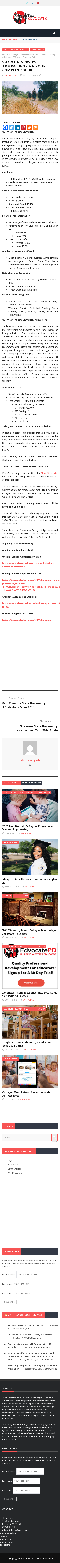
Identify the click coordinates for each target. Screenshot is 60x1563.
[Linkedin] (17, 127)
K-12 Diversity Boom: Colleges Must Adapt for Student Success (29, 932)
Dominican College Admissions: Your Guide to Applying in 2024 (29, 994)
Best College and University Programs (18, 793)
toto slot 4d (5, 1544)
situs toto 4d (5, 1538)
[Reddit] (29, 127)
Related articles (12, 783)
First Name (7, 1284)
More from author (31, 783)
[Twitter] (11, 127)
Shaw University (49, 473)
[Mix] (35, 127)
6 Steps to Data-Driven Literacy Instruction (30, 1334)
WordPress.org (15, 1172)
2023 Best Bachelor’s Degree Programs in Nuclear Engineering (28, 828)
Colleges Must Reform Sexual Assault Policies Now (26, 1094)
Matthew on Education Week (25, 1314)
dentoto (3, 1536)
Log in (10, 1160)
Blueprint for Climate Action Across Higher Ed (29, 881)
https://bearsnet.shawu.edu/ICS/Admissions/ (27, 619)
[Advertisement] (30, 654)
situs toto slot (6, 1541)
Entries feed (13, 1164)
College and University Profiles (16, 50)
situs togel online (8, 1533)
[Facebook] (5, 127)
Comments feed (15, 1168)
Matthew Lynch (11, 75)
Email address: (9, 1274)
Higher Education (37, 50)
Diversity (7, 896)
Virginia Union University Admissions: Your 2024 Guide (27, 1044)
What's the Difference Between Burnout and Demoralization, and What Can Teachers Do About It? (31, 1356)
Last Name (7, 1293)
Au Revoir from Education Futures (25, 1325)
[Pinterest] (23, 127)
